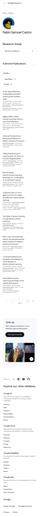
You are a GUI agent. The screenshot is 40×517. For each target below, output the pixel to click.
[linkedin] (18, 379)
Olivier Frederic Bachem (18, 202)
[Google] (7, 499)
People (11, 13)
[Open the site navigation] (5, 3)
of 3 (20, 303)
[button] (7, 73)
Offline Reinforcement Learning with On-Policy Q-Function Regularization (13, 156)
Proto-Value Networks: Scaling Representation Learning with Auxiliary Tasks (12, 95)
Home (4, 13)
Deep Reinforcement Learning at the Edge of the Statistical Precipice (13, 280)
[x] (13, 379)
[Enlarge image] (12, 27)
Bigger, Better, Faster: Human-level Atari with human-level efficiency (13, 119)
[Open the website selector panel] (23, 3)
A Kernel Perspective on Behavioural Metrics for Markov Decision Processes (13, 138)
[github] (28, 379)
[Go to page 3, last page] (33, 301)
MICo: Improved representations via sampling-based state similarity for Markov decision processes (13, 240)
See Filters (9, 79)
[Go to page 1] (12, 301)
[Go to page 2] (27, 301)
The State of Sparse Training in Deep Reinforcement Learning (14, 218)
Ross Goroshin (7, 105)
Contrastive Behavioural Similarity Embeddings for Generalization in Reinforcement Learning (13, 260)
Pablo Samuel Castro (17, 105)
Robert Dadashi (12, 160)
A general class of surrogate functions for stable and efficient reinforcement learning (13, 196)
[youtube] (23, 379)
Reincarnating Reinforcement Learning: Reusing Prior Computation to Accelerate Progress (13, 176)
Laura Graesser (7, 223)
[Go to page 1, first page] (7, 301)
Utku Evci (14, 223)
